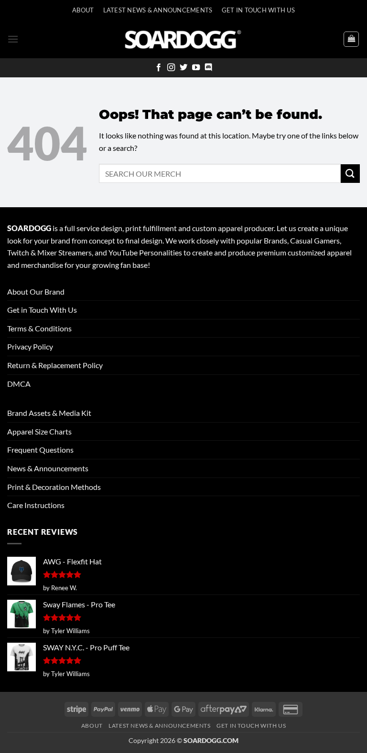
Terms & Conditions (39, 328)
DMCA (19, 383)
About (83, 10)
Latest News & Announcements (158, 10)
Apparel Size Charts (39, 431)
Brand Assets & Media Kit (49, 412)
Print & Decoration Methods (54, 486)
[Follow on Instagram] (171, 68)
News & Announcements (47, 468)
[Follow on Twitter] (183, 68)
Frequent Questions (40, 449)
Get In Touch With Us (258, 10)
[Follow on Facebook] (158, 68)
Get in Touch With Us (42, 309)
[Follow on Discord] (208, 68)
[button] (13, 39)
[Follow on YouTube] (196, 68)
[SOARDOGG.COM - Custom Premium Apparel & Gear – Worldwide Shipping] (183, 39)
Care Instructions (36, 504)
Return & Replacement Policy (55, 365)
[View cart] (351, 39)
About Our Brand (36, 291)
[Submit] (350, 173)
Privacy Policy (30, 346)
